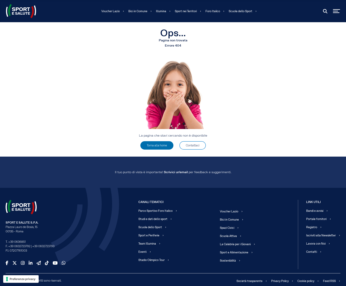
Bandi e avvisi (314, 211)
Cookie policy (305, 281)
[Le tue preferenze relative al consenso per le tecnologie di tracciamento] (21, 279)
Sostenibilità (228, 260)
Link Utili (313, 202)
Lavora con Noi (316, 243)
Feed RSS (329, 281)
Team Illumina (147, 243)
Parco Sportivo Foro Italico (155, 211)
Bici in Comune (137, 11)
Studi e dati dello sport (152, 219)
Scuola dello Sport (240, 11)
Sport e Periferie (148, 235)
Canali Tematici (151, 202)
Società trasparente (249, 281)
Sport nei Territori (186, 11)
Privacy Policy (280, 281)
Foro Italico (212, 11)
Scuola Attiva (228, 236)
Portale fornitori (316, 219)
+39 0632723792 (19, 246)
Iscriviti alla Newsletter (321, 235)
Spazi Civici (227, 228)
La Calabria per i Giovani (235, 244)
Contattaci (192, 145)
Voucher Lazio (110, 11)
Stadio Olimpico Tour (151, 260)
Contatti (311, 252)
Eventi (142, 252)
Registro (311, 227)
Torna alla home (157, 145)
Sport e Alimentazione (234, 252)
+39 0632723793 (43, 246)
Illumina (161, 11)
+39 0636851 (17, 242)
